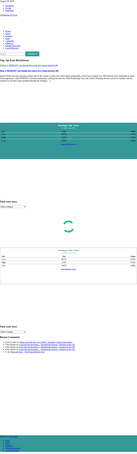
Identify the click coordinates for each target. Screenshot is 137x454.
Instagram (9, 10)
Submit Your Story (13, 46)
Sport (7, 38)
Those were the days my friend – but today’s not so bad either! (46, 342)
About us (9, 43)
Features (8, 36)
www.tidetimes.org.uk (68, 144)
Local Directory (12, 48)
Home (8, 31)
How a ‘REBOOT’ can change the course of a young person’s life (29, 71)
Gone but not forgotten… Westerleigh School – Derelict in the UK (47, 344)
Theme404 (13, 436)
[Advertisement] (40, 22)
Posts (7, 441)
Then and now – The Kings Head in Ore (27, 352)
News (7, 34)
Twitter (8, 8)
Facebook (9, 6)
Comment (9, 41)
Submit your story (12, 448)
